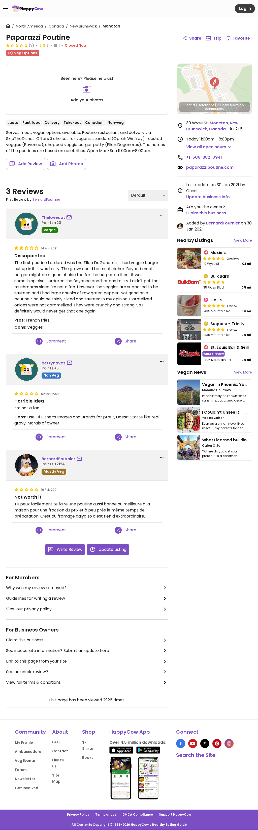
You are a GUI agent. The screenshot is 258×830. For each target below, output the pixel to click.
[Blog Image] (188, 392)
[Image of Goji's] (189, 305)
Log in (245, 8)
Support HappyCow (175, 814)
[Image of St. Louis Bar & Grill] (189, 353)
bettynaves (54, 363)
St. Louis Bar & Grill (229, 347)
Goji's (216, 300)
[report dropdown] (162, 216)
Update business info (208, 197)
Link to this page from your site (36, 661)
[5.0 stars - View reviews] (214, 305)
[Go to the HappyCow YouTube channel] (192, 743)
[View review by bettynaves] (26, 369)
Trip (217, 38)
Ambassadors (28, 751)
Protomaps (206, 105)
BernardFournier (46, 199)
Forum (21, 769)
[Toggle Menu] (5, 8)
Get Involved (26, 787)
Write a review (213, 354)
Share (195, 38)
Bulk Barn (219, 276)
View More (243, 240)
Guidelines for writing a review (35, 598)
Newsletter (25, 778)
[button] (214, 83)
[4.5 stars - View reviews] (214, 282)
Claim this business (24, 640)
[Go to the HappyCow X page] (204, 743)
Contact (60, 751)
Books (87, 757)
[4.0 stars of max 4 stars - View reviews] (214, 258)
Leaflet (190, 105)
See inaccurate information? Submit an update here (57, 650)
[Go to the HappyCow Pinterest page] (216, 743)
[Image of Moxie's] (189, 258)
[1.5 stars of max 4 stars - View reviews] (17, 45)
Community (30, 731)
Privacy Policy (78, 814)
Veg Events (25, 760)
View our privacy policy (29, 609)
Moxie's (218, 252)
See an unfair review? (27, 672)
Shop (88, 731)
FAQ (56, 742)
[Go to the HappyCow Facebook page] (180, 743)
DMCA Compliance (137, 814)
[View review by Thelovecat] (26, 224)
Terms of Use (105, 814)
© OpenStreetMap (230, 105)
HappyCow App (129, 731)
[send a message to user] (70, 218)
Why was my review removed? (36, 588)
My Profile (24, 742)
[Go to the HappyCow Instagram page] (229, 743)
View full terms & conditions (33, 682)
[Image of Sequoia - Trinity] (189, 329)
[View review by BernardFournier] (26, 465)
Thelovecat (53, 217)
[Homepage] (27, 8)
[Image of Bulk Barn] (189, 282)
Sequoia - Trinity (227, 324)
